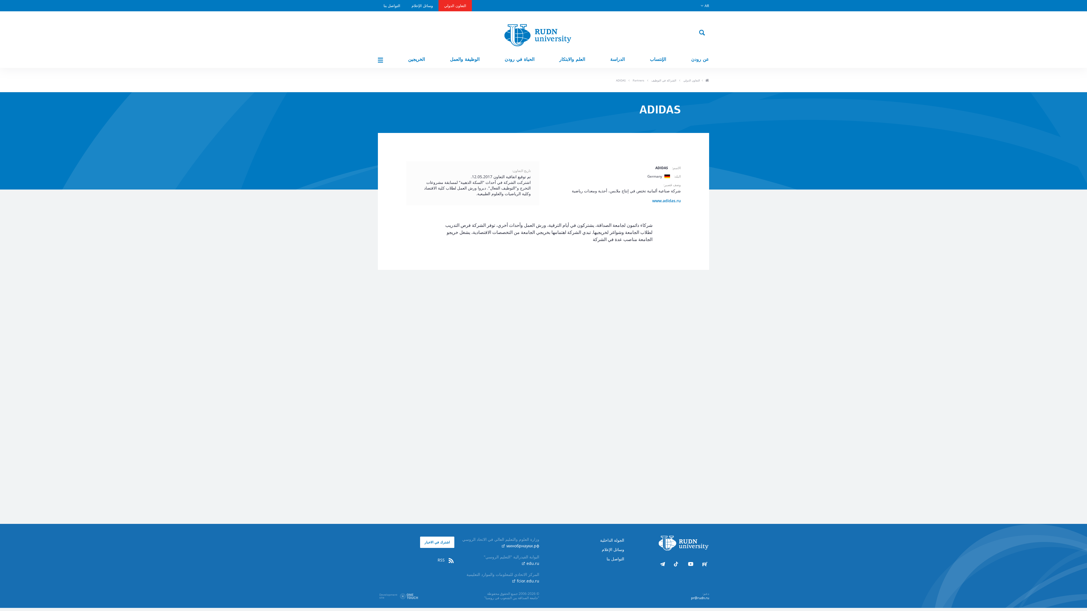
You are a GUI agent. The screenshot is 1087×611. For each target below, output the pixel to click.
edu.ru (532, 563)
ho (707, 81)
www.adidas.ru (666, 200)
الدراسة (617, 59)
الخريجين (416, 59)
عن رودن (700, 59)
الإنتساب (658, 59)
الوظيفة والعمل (465, 59)
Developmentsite (388, 596)
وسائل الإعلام (422, 5)
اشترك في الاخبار (437, 542)
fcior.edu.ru (527, 581)
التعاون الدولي (455, 5)
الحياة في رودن (519, 59)
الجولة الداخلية (612, 540)
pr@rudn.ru (700, 597)
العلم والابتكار (572, 59)
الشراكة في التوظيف (663, 80)
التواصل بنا (392, 5)
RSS (442, 560)
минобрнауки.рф (522, 545)
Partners (638, 80)
